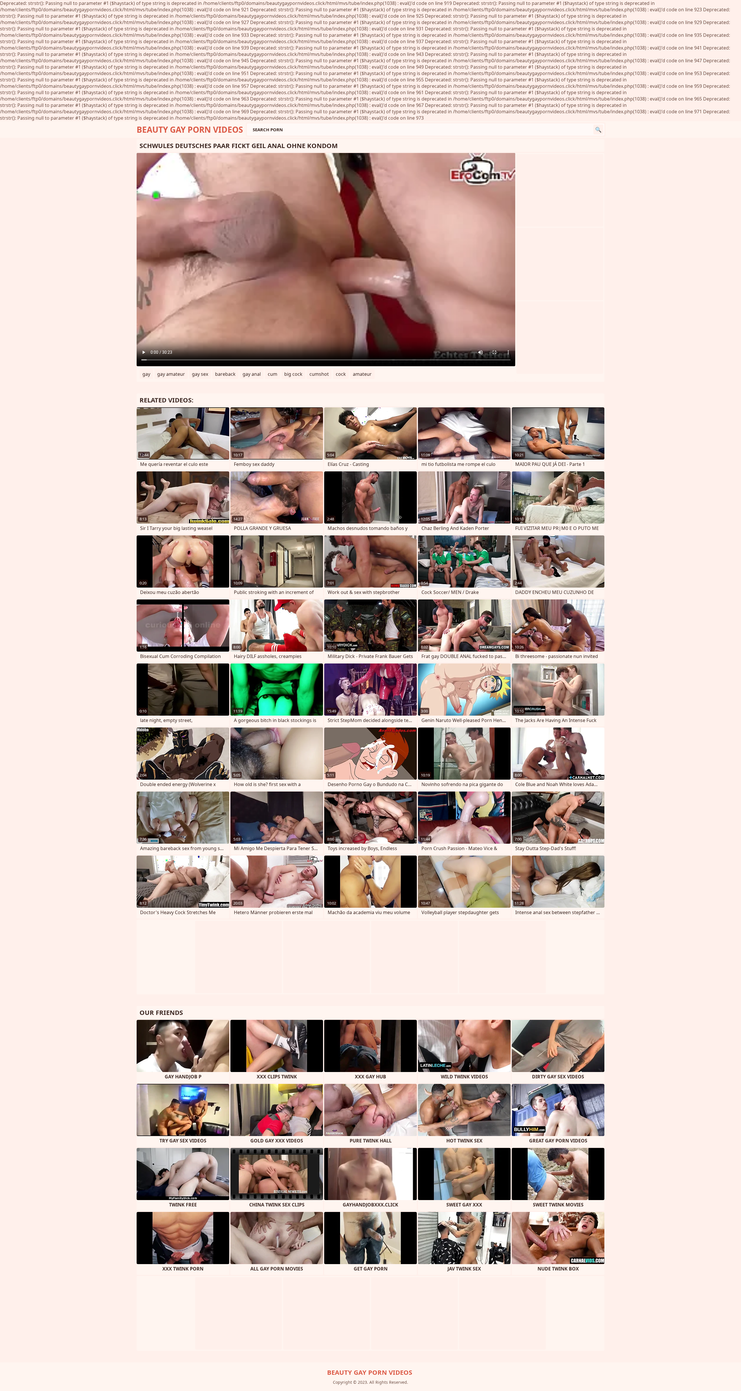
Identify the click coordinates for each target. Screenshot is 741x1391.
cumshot (319, 374)
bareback (225, 374)
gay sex (200, 374)
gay (146, 374)
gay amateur (171, 374)
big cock (293, 374)
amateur (362, 374)
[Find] (598, 129)
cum (272, 374)
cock (341, 374)
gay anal (252, 374)
